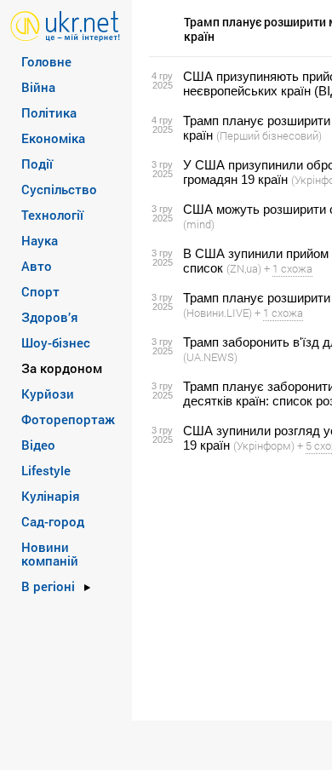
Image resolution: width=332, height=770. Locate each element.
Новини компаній (49, 553)
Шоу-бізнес (55, 342)
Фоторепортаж (68, 419)
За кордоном (61, 368)
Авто (36, 266)
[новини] (65, 25)
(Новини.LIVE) (217, 312)
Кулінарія (50, 496)
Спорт (40, 291)
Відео (38, 444)
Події (37, 163)
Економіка (53, 138)
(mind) (199, 224)
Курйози (47, 393)
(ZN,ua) (243, 268)
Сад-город (52, 521)
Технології (52, 214)
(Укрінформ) (264, 445)
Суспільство (59, 189)
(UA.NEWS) (210, 357)
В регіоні (48, 586)
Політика (49, 112)
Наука (39, 240)
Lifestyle (46, 470)
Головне (46, 61)
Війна (38, 87)
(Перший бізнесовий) (269, 135)
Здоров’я (49, 317)
